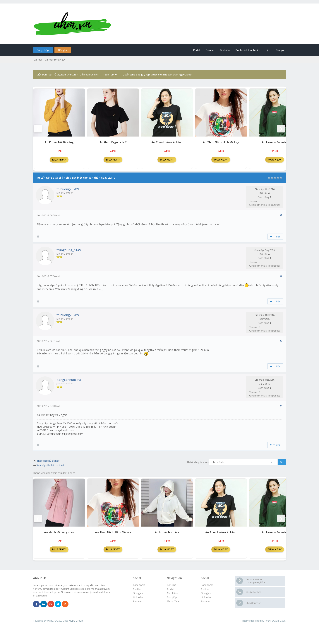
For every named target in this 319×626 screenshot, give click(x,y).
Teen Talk (108, 74)
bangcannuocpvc (68, 379)
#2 (281, 276)
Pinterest (206, 601)
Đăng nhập (43, 50)
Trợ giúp (280, 50)
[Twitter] (58, 604)
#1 (281, 215)
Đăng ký (62, 50)
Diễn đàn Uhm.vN (89, 74)
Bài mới (38, 59)
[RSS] (65, 604)
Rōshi (268, 620)
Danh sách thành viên (248, 50)
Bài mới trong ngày (55, 59)
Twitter (205, 589)
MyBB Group (76, 620)
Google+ (206, 593)
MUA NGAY (59, 159)
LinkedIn (206, 597)
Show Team (174, 601)
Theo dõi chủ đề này (48, 460)
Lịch (268, 50)
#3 (281, 340)
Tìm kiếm (225, 50)
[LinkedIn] (43, 604)
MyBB (50, 620)
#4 (281, 405)
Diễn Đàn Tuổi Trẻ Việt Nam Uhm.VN (56, 74)
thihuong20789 (67, 189)
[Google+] (50, 604)
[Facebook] (36, 604)
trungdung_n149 (68, 250)
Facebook (207, 585)
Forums (210, 50)
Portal (196, 50)
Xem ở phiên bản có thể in (51, 465)
